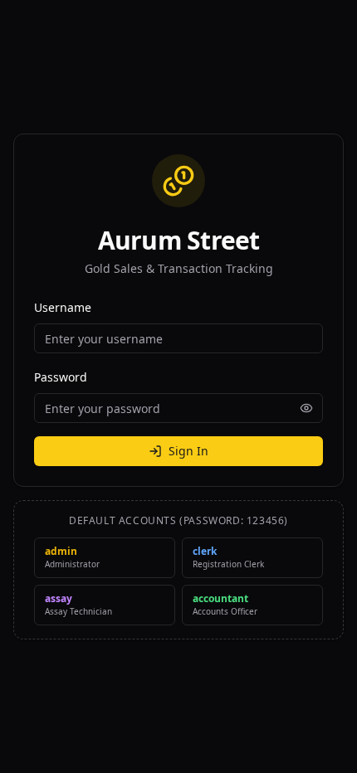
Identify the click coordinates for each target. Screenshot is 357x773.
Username (62, 307)
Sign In (188, 451)
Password (60, 377)
